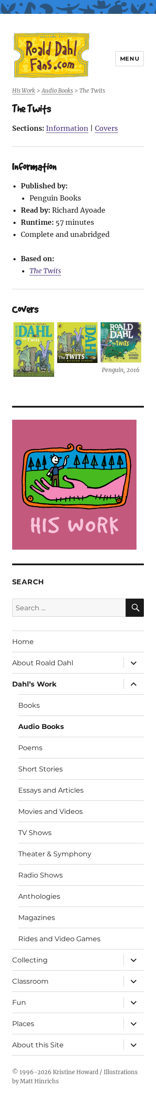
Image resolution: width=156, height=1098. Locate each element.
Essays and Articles (51, 790)
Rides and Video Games (59, 939)
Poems (30, 748)
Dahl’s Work (34, 684)
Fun (19, 1002)
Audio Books (41, 726)
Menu (129, 58)
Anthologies (39, 896)
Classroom (30, 981)
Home (23, 642)
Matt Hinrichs (39, 1081)
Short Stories (40, 769)
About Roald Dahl (42, 663)
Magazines (36, 917)
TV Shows (35, 833)
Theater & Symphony (54, 854)
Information (67, 128)
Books (29, 705)
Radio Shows (40, 875)
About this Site (38, 1045)
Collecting (30, 960)
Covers (106, 128)
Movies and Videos (50, 811)
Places (23, 1024)
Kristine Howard (75, 1072)
